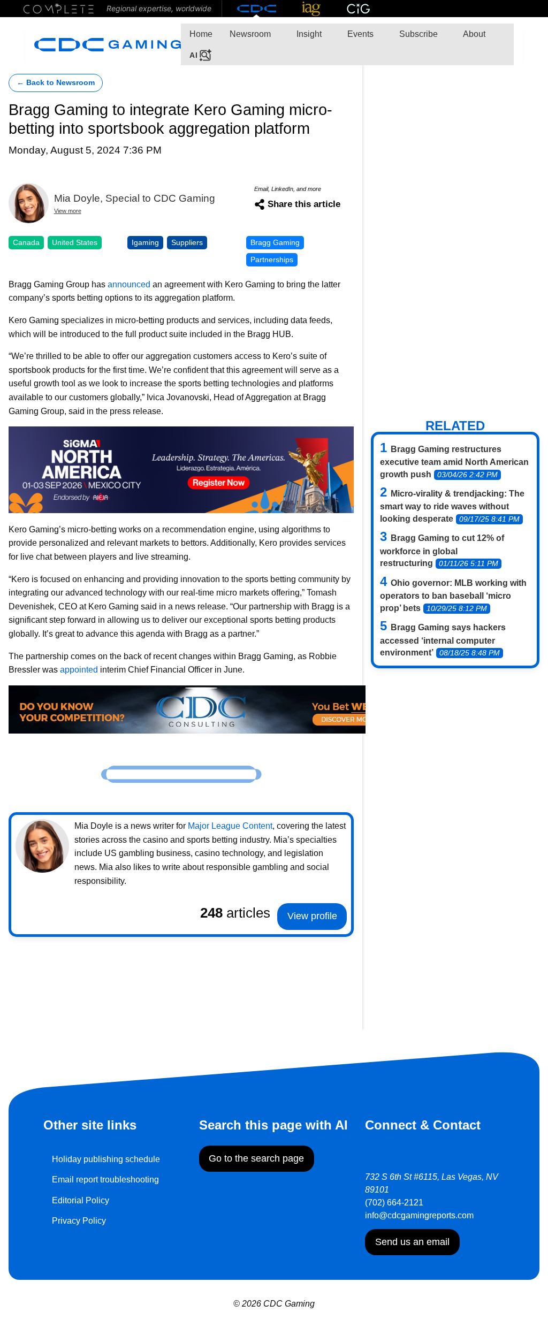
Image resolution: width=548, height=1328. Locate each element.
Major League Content (230, 825)
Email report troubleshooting (105, 1179)
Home (200, 34)
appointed (79, 669)
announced (129, 284)
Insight (308, 34)
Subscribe (417, 34)
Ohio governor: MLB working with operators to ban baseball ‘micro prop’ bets (453, 595)
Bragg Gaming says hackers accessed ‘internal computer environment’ (443, 640)
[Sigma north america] (181, 469)
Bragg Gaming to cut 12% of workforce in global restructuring (442, 550)
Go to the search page (256, 1158)
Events (359, 34)
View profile (312, 916)
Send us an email (412, 1242)
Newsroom (250, 34)
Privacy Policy (79, 1220)
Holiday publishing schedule (106, 1159)
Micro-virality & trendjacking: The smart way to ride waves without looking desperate (452, 506)
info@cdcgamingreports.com (419, 1215)
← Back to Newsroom (56, 83)
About (473, 34)
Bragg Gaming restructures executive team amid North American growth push (454, 462)
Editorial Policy (80, 1200)
